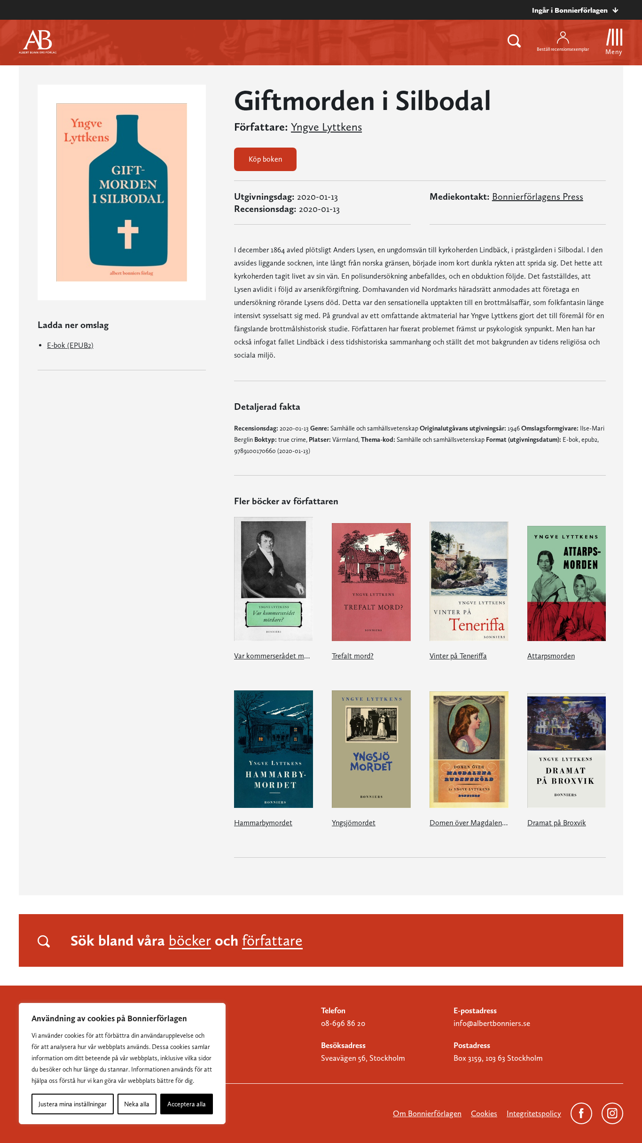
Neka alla (136, 1104)
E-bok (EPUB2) (70, 345)
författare (272, 940)
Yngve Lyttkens (326, 126)
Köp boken (265, 159)
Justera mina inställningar (73, 1104)
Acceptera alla (186, 1104)
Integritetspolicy (534, 1113)
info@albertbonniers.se (492, 1023)
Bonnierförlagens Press (537, 196)
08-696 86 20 (343, 1023)
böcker (190, 940)
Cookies (484, 1113)
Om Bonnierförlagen (427, 1113)
